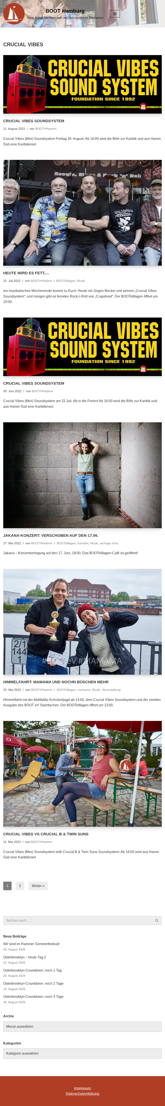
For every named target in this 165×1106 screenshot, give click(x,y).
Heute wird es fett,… (26, 273)
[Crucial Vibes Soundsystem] (82, 84)
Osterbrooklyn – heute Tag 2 (24, 957)
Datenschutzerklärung (82, 1093)
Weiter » (38, 886)
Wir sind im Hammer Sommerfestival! (31, 944)
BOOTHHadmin (46, 128)
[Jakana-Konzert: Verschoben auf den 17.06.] (82, 475)
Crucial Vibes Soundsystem (33, 121)
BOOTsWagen (65, 280)
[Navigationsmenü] (115, 13)
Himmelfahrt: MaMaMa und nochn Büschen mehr (55, 682)
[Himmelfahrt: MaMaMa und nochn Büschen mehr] (82, 622)
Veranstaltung (111, 689)
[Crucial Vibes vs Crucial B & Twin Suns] (82, 774)
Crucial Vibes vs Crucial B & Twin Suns (46, 834)
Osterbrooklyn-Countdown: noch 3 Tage (33, 996)
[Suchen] (157, 920)
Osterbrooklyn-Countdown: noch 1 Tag (32, 970)
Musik (81, 280)
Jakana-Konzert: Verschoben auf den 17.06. (50, 535)
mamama (84, 689)
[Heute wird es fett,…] (82, 213)
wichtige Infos (109, 543)
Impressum (82, 1088)
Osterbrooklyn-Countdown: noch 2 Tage (33, 983)
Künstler (83, 543)
